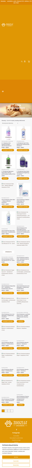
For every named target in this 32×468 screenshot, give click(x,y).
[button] (3, 91)
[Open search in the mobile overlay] (22, 61)
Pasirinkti (16, 461)
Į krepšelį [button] (20, 321)
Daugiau (5, 178)
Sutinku (16, 457)
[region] (16, 455)
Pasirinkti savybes (8, 150)
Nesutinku (16, 465)
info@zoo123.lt (20, 1)
